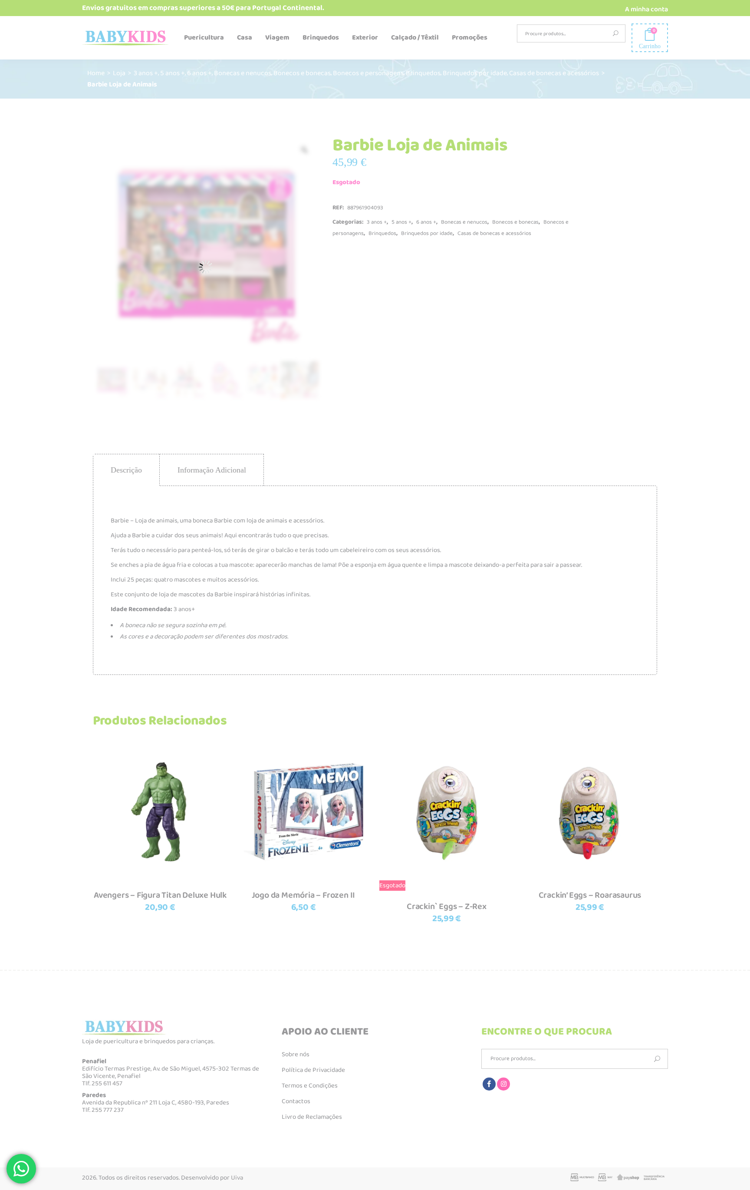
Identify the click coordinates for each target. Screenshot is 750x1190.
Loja (119, 73)
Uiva (237, 1178)
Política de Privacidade (313, 1070)
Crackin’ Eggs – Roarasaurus (590, 895)
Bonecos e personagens (368, 73)
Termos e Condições (310, 1086)
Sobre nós (295, 1054)
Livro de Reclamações (312, 1117)
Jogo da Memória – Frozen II (303, 895)
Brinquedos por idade (475, 73)
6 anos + (199, 73)
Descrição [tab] (126, 470)
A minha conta (646, 9)
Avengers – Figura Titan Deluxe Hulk (160, 895)
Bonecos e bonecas (302, 73)
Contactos (296, 1101)
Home (96, 73)
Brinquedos (423, 73)
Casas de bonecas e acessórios (554, 73)
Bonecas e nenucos (242, 73)
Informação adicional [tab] (212, 470)
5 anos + (172, 73)
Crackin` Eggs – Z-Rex (447, 906)
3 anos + (146, 73)
